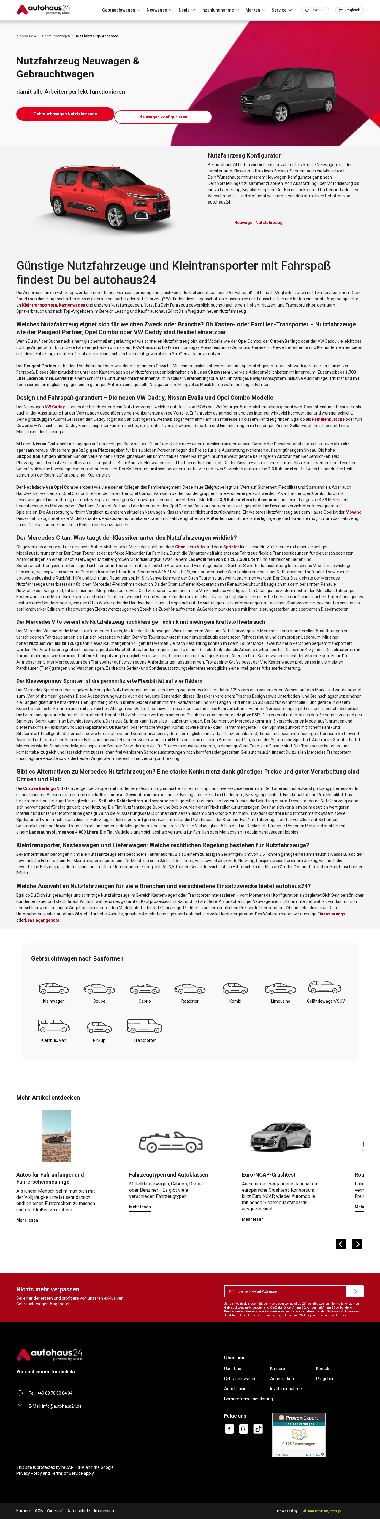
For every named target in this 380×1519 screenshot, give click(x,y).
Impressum (104, 1510)
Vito (201, 547)
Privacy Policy (29, 1473)
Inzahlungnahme (286, 1388)
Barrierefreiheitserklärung (248, 1398)
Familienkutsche (328, 419)
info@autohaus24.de (62, 1406)
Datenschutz (78, 1510)
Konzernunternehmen (239, 1311)
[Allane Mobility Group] (322, 1511)
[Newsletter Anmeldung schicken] (355, 1291)
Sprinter (231, 547)
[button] (65, 114)
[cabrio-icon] (169, 1136)
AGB (39, 1510)
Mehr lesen (27, 1220)
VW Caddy (55, 406)
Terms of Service (67, 1473)
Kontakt (323, 1368)
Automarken (282, 1378)
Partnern (271, 1311)
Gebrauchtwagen (240, 1378)
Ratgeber (325, 1378)
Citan (180, 547)
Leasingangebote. (43, 920)
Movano (354, 512)
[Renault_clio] (282, 1136)
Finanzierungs (331, 914)
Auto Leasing (236, 1388)
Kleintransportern (39, 305)
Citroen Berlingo (39, 788)
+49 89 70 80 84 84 (54, 1393)
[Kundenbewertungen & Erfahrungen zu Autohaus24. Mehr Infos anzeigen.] (299, 1434)
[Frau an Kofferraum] (56, 1136)
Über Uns (232, 1368)
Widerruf (55, 1510)
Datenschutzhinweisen (343, 1311)
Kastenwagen (72, 305)
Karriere (277, 1368)
